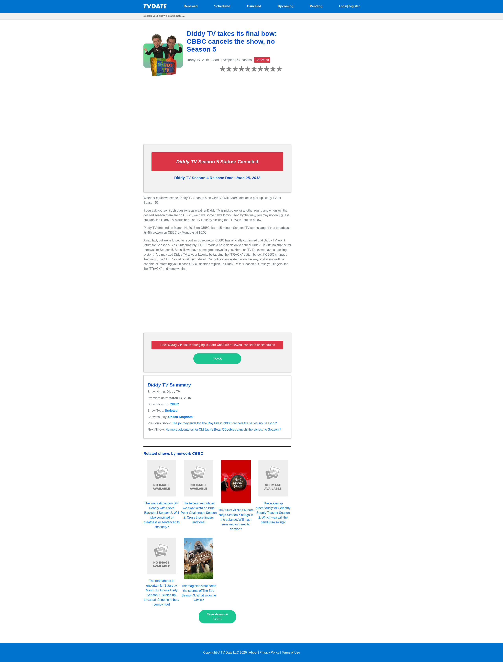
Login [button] (343, 6)
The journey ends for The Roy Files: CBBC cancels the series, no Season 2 (224, 423)
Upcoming (285, 6)
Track (217, 358)
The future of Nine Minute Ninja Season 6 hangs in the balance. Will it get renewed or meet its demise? (235, 520)
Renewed (191, 6)
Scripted (171, 410)
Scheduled (222, 6)
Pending (316, 6)
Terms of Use (291, 652)
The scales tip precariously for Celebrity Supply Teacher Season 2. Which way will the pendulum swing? (273, 513)
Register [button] (354, 6)
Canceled (254, 6)
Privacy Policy (269, 652)
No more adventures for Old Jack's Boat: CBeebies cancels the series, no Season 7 (223, 429)
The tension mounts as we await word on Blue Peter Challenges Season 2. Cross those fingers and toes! (199, 513)
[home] (155, 7)
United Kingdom (180, 417)
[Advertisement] (217, 113)
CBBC (174, 404)
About (253, 652)
